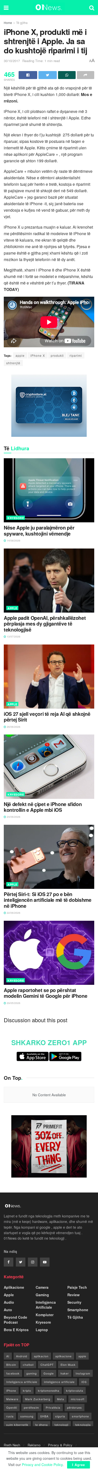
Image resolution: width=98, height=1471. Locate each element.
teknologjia (83, 1425)
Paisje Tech (77, 1287)
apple (20, 355)
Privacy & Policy (60, 1445)
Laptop (42, 1329)
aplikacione (63, 1356)
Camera (42, 1287)
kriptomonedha (48, 1390)
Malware (12, 1399)
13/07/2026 (13, 636)
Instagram (83, 1373)
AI (7, 1356)
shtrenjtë (13, 363)
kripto (27, 1390)
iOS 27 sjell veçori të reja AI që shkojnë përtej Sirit (47, 717)
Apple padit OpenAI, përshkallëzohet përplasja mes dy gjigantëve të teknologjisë (45, 624)
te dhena (41, 1425)
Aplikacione (14, 1287)
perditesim (31, 1407)
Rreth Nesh (12, 1445)
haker (65, 1373)
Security (74, 1302)
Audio (9, 1302)
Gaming (42, 1294)
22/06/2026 (13, 913)
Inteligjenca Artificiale (46, 1305)
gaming (31, 1373)
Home (8, 22)
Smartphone (77, 1309)
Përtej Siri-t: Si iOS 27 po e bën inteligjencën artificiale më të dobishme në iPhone (47, 900)
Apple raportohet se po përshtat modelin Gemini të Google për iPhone (45, 993)
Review (73, 1294)
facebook (13, 1373)
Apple (12, 608)
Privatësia (53, 1407)
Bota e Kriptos (16, 1329)
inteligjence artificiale (59, 1382)
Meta (60, 1399)
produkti (57, 355)
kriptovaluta (74, 1390)
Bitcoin (11, 1365)
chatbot (28, 1365)
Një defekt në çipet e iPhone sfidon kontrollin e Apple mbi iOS (43, 807)
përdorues (74, 1407)
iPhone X (37, 355)
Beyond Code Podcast (15, 1320)
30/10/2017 (12, 60)
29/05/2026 (13, 1003)
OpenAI (11, 1407)
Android (21, 1356)
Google (48, 1373)
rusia (10, 1416)
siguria (60, 1416)
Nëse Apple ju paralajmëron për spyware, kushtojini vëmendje (39, 531)
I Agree (78, 1464)
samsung (26, 1416)
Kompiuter (45, 1314)
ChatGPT (47, 1365)
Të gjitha (22, 22)
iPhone (11, 1390)
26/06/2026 (13, 727)
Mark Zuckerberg (37, 1399)
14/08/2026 (13, 540)
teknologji (61, 1425)
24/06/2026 (13, 817)
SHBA (44, 1416)
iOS (84, 1382)
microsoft (77, 1399)
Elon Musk (68, 1365)
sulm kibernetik (17, 1425)
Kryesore (16, 518)
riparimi (76, 355)
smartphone (80, 1416)
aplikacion (41, 1356)
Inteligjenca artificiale (21, 1382)
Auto (8, 1309)
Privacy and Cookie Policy (42, 1464)
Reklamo (34, 1445)
